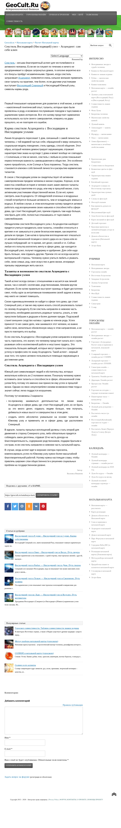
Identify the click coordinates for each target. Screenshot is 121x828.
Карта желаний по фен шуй (102, 220)
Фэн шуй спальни (98, 202)
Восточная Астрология (101, 275)
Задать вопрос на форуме (17, 777)
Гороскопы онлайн (99, 272)
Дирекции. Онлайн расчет (102, 380)
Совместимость (14, 21)
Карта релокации (98, 512)
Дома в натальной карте (101, 535)
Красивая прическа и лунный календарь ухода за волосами (102, 230)
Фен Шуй (95, 293)
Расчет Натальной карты (47, 42)
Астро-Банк (96, 245)
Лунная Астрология (59, 14)
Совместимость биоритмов (102, 165)
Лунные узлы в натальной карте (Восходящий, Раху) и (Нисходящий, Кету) (102, 97)
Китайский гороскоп (99, 182)
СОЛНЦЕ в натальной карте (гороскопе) (34, 653)
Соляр (94, 307)
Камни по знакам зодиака (101, 74)
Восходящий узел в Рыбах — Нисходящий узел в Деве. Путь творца (48, 565)
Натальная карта (14, 14)
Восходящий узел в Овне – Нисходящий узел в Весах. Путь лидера (47, 552)
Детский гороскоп (98, 223)
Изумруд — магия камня (101, 134)
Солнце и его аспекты (25, 665)
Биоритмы (95, 290)
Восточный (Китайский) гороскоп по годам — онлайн (101, 423)
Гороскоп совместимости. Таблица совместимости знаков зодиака (47, 628)
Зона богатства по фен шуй (102, 216)
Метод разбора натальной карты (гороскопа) (36, 641)
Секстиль (10, 63)
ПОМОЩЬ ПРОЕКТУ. (95, 799)
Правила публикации (73, 705)
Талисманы (92, 14)
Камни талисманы (98, 84)
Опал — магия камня (99, 138)
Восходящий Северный (30, 85)
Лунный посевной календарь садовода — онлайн (100, 483)
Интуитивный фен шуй (100, 212)
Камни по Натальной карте (102, 71)
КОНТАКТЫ (71, 799)
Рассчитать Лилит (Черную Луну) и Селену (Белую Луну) (102, 432)
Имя (7, 737)
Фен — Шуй (77, 14)
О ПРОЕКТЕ (81, 799)
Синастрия (95, 304)
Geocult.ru (9, 42)
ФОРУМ (63, 799)
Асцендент (24, 78)
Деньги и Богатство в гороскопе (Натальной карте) (100, 239)
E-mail (8, 749)
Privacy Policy (54, 799)
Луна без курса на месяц (101, 477)
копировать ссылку (47, 495)
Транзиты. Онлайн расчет (102, 376)
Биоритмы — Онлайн (100, 403)
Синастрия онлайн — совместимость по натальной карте (100, 370)
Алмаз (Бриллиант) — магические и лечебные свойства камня (101, 144)
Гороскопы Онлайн (36, 14)
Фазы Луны (96, 110)
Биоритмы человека (99, 114)
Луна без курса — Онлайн (102, 473)
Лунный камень (97, 124)
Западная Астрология (100, 279)
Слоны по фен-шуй (99, 199)
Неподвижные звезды (100, 268)
